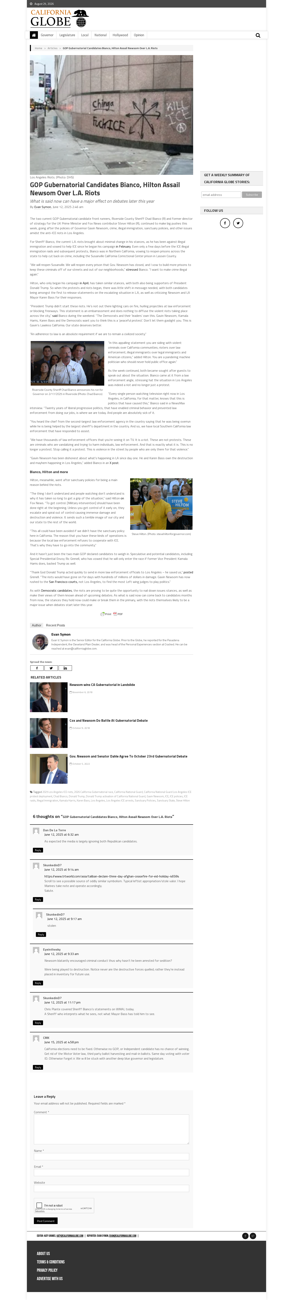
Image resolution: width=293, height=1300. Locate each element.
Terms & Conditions (51, 1262)
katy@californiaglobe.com (70, 1236)
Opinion (139, 35)
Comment (41, 1112)
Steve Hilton (183, 800)
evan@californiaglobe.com (122, 1236)
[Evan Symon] (40, 641)
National (100, 35)
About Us (43, 1253)
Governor (47, 35)
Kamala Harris (67, 800)
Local (84, 35)
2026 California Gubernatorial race (93, 792)
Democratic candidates (56, 590)
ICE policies (176, 796)
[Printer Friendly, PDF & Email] (111, 614)
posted (188, 572)
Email (38, 1166)
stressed (132, 269)
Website (39, 1182)
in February (123, 246)
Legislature (67, 35)
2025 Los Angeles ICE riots (57, 792)
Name (39, 1150)
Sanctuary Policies (145, 800)
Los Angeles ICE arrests (120, 800)
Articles (52, 48)
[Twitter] (51, 668)
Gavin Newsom (155, 796)
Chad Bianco (60, 796)
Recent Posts (55, 625)
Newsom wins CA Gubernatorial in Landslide (102, 684)
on (122, 498)
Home (38, 48)
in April (84, 283)
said (55, 315)
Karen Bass (83, 800)
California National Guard (128, 792)
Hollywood (120, 35)
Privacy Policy (47, 1270)
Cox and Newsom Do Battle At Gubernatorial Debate (109, 720)
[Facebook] (37, 668)
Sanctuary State (166, 800)
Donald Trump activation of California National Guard (116, 796)
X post (114, 462)
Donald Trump (77, 796)
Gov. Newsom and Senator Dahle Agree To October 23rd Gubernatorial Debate (128, 756)
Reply (38, 850)
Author (36, 625)
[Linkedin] (65, 668)
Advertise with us (50, 1279)
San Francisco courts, (63, 581)
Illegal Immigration (47, 800)
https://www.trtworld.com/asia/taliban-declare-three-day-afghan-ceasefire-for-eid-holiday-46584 (111, 876)
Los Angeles (98, 800)
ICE (167, 796)
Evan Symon (42, 206)
